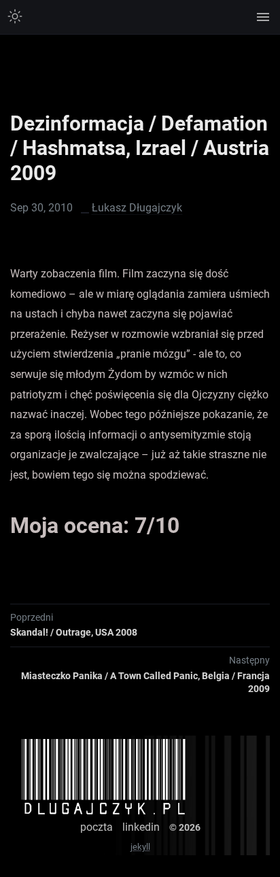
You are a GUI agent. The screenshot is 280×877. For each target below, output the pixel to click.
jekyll (140, 847)
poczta (96, 827)
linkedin (141, 827)
